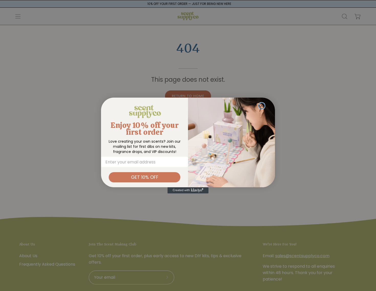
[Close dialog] (262, 106)
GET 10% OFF (144, 177)
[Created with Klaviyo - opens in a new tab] (188, 190)
